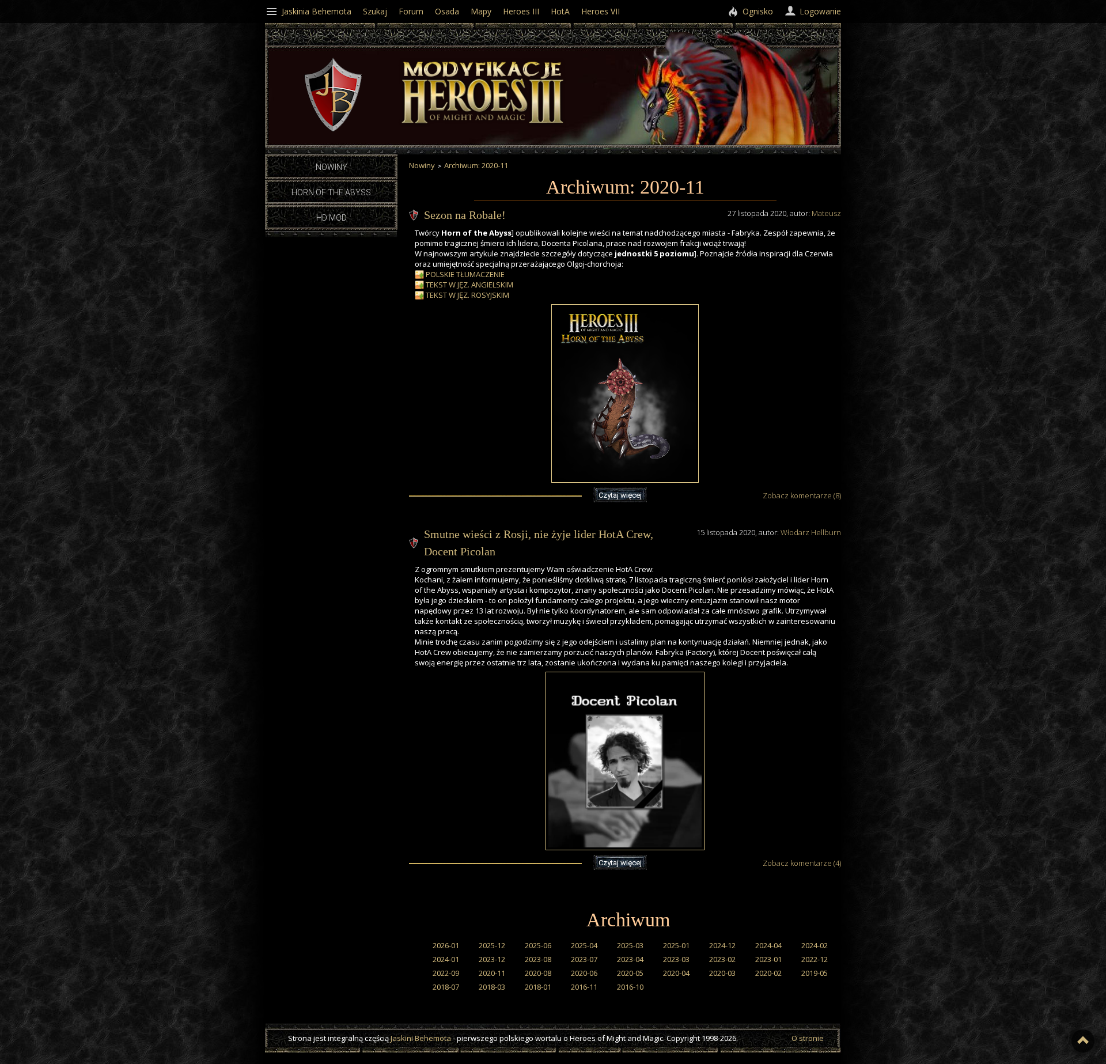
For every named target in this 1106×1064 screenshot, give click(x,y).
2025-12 (492, 945)
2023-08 (538, 959)
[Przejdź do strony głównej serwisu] (483, 128)
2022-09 (446, 973)
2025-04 (584, 945)
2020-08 (538, 973)
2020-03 (722, 973)
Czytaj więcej (620, 495)
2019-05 (814, 973)
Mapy (481, 11)
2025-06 (538, 945)
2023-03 (676, 959)
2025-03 (630, 945)
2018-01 (538, 987)
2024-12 (722, 945)
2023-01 (768, 959)
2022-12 (814, 959)
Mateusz (826, 213)
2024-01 (446, 959)
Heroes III (521, 11)
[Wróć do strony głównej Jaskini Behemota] (333, 129)
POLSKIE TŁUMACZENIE (465, 274)
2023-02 (722, 959)
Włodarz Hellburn (811, 532)
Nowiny (331, 167)
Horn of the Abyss (331, 192)
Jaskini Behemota (421, 1038)
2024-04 (768, 945)
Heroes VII (600, 11)
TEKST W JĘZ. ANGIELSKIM (469, 284)
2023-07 (584, 959)
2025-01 (676, 945)
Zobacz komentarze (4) (802, 863)
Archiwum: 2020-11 (476, 165)
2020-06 (584, 973)
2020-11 (492, 973)
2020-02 (768, 973)
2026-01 (446, 945)
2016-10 (630, 987)
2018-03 (492, 987)
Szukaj (375, 11)
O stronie (807, 1038)
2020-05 (630, 973)
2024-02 (814, 945)
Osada (447, 11)
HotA (560, 11)
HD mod (331, 217)
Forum (411, 11)
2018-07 (446, 987)
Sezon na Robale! (465, 215)
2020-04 (676, 973)
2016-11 (584, 987)
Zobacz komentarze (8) (802, 495)
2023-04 (630, 959)
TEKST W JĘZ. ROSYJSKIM (467, 295)
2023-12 (492, 959)
